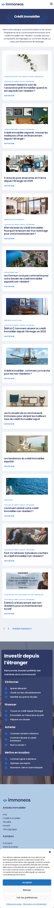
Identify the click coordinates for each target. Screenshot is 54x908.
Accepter (27, 882)
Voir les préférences (27, 897)
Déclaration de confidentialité (34, 904)
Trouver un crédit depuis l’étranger (19, 81)
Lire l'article (9, 95)
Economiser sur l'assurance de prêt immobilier (23, 76)
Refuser (27, 890)
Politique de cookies (14, 904)
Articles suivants (21, 628)
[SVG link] (12, 4)
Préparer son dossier (13, 320)
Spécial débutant (11, 272)
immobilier (8, 500)
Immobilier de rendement (14, 219)
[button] (49, 852)
